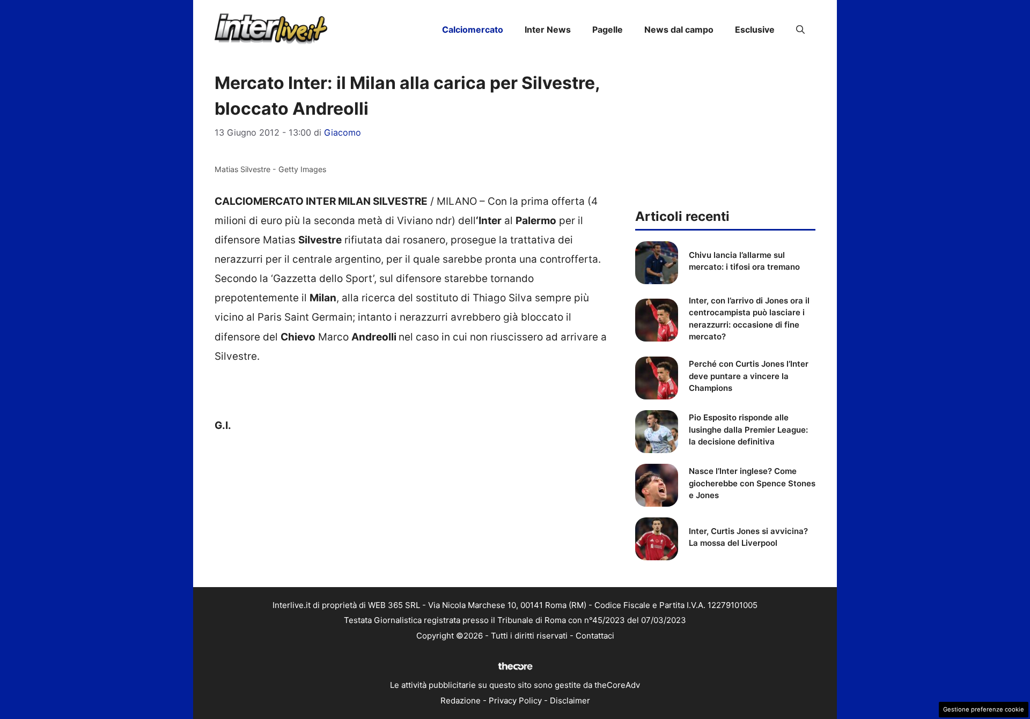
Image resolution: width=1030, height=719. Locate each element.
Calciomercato (472, 29)
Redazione (460, 700)
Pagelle (607, 29)
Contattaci (595, 636)
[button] (800, 29)
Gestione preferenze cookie (983, 709)
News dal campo (678, 29)
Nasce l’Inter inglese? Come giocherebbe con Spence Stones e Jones (752, 483)
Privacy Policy (515, 700)
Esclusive (755, 29)
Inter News (548, 29)
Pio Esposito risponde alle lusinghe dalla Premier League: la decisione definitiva (748, 429)
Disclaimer (570, 700)
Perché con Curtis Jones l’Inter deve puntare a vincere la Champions (748, 376)
